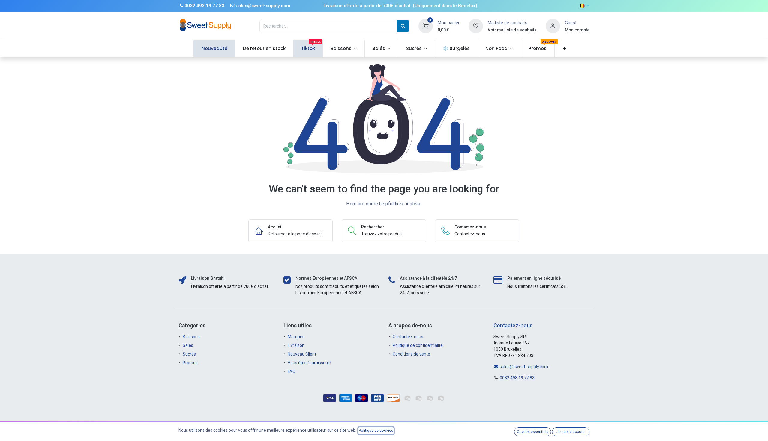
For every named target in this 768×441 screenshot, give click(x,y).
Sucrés (190, 354)
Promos (191, 362)
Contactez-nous (408, 336)
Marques (296, 336)
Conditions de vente (411, 354)
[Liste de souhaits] (476, 25)
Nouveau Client (302, 354)
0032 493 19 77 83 (517, 377)
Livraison (296, 345)
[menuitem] (214, 48)
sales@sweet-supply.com (523, 366)
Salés (188, 345)
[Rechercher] (403, 26)
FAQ (292, 371)
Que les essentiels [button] (532, 432)
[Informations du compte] (553, 25)
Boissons (191, 336)
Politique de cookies (376, 430)
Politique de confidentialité (418, 345)
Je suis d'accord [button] (570, 432)
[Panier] (425, 25)
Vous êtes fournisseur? (310, 362)
